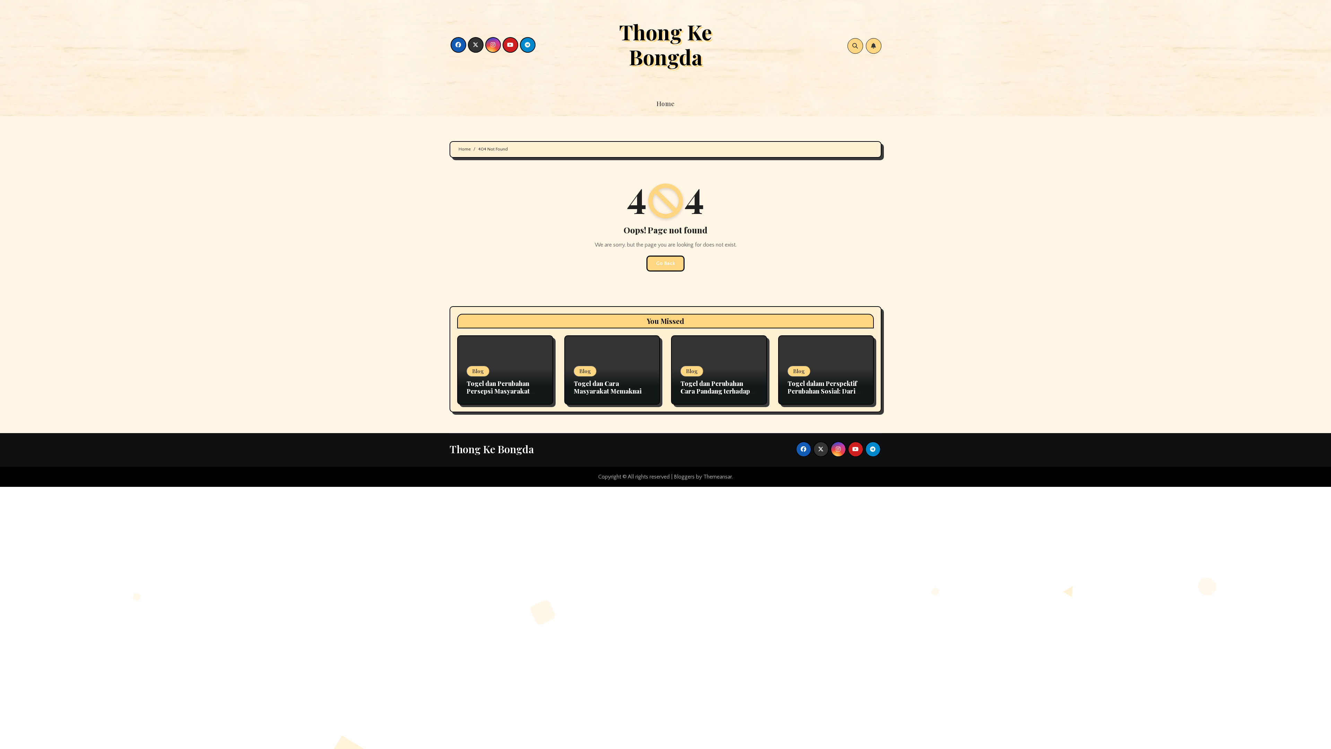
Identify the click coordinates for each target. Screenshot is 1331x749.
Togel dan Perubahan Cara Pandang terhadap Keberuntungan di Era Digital (715, 394)
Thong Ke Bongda (665, 44)
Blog (478, 371)
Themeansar (717, 477)
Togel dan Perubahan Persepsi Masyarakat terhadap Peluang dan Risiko (498, 394)
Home (665, 104)
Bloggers (684, 477)
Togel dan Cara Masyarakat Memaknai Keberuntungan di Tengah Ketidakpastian (612, 394)
